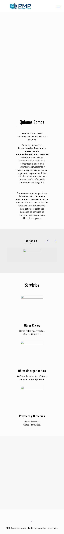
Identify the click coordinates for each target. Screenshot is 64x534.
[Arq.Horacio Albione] (32, 254)
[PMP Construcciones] (32, 5)
